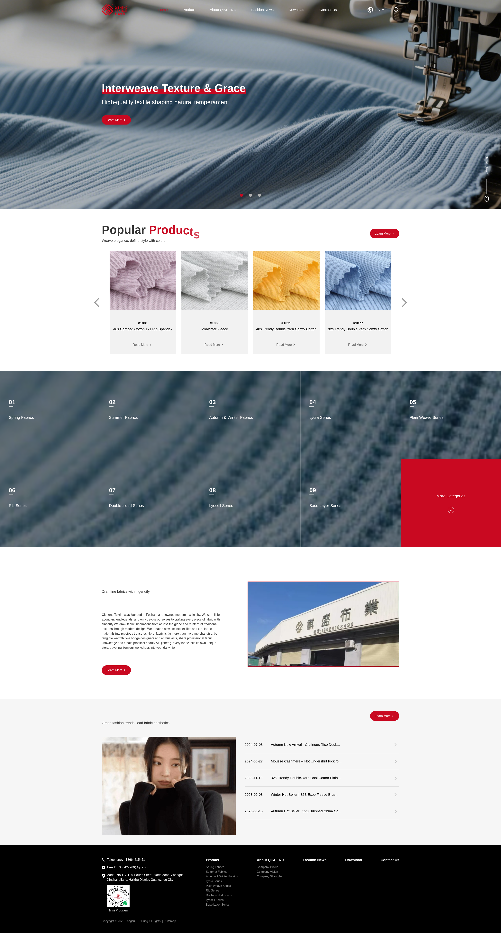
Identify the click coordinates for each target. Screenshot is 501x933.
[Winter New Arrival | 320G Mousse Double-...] (169, 786)
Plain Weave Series (218, 885)
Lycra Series (214, 881)
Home (163, 10)
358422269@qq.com (133, 867)
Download (296, 10)
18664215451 (135, 859)
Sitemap (170, 921)
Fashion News (262, 10)
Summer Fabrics (216, 871)
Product (189, 10)
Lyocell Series (215, 899)
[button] (241, 195)
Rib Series (212, 890)
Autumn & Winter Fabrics (222, 876)
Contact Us (328, 10)
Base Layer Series (218, 904)
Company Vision (267, 871)
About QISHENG (223, 10)
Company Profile (267, 867)
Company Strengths (269, 876)
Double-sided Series (219, 895)
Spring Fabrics (215, 867)
